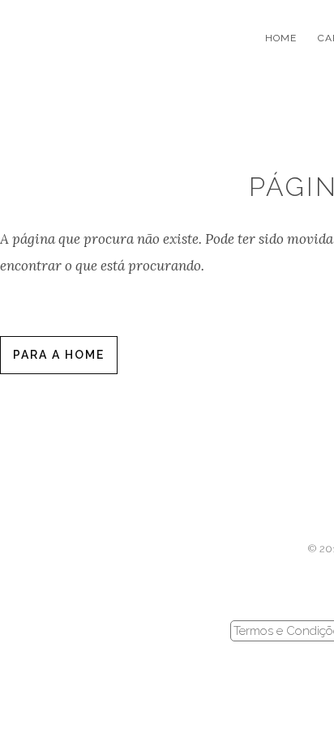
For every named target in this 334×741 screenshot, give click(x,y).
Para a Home (59, 354)
